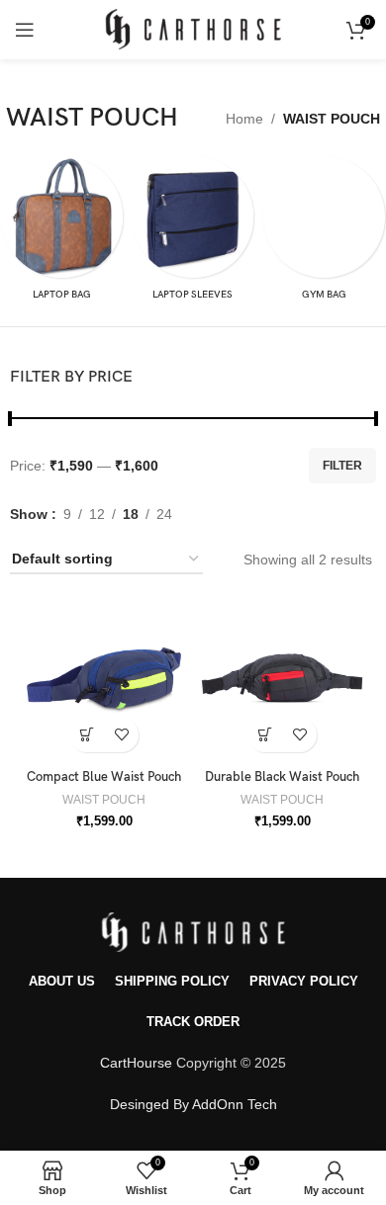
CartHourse (136, 1063)
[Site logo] (193, 29)
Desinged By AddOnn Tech (193, 1104)
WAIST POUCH (103, 800)
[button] (86, 735)
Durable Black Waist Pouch (282, 777)
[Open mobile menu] (25, 29)
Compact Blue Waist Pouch (104, 777)
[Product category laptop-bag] (62, 233)
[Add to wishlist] (121, 735)
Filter (342, 466)
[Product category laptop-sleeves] (193, 233)
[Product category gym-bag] (324, 233)
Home (244, 119)
